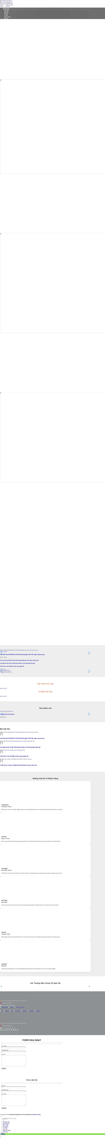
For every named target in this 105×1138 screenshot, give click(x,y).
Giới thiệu (6, 9)
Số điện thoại (4, 1050)
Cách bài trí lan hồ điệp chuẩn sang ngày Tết (12, 666)
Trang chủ (7, 8)
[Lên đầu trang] (0, 1116)
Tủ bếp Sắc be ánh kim (7, 714)
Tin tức (6, 15)
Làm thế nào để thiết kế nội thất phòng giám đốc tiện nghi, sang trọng (22, 654)
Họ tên (3, 1085)
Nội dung (3, 1094)
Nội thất (6, 11)
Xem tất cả (3, 669)
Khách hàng (7, 17)
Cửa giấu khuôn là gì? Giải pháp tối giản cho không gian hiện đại (17, 663)
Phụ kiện (6, 12)
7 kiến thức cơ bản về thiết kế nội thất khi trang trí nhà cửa (18, 765)
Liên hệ (6, 18)
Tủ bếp (6, 14)
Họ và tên (3, 1046)
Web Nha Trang (36, 1114)
